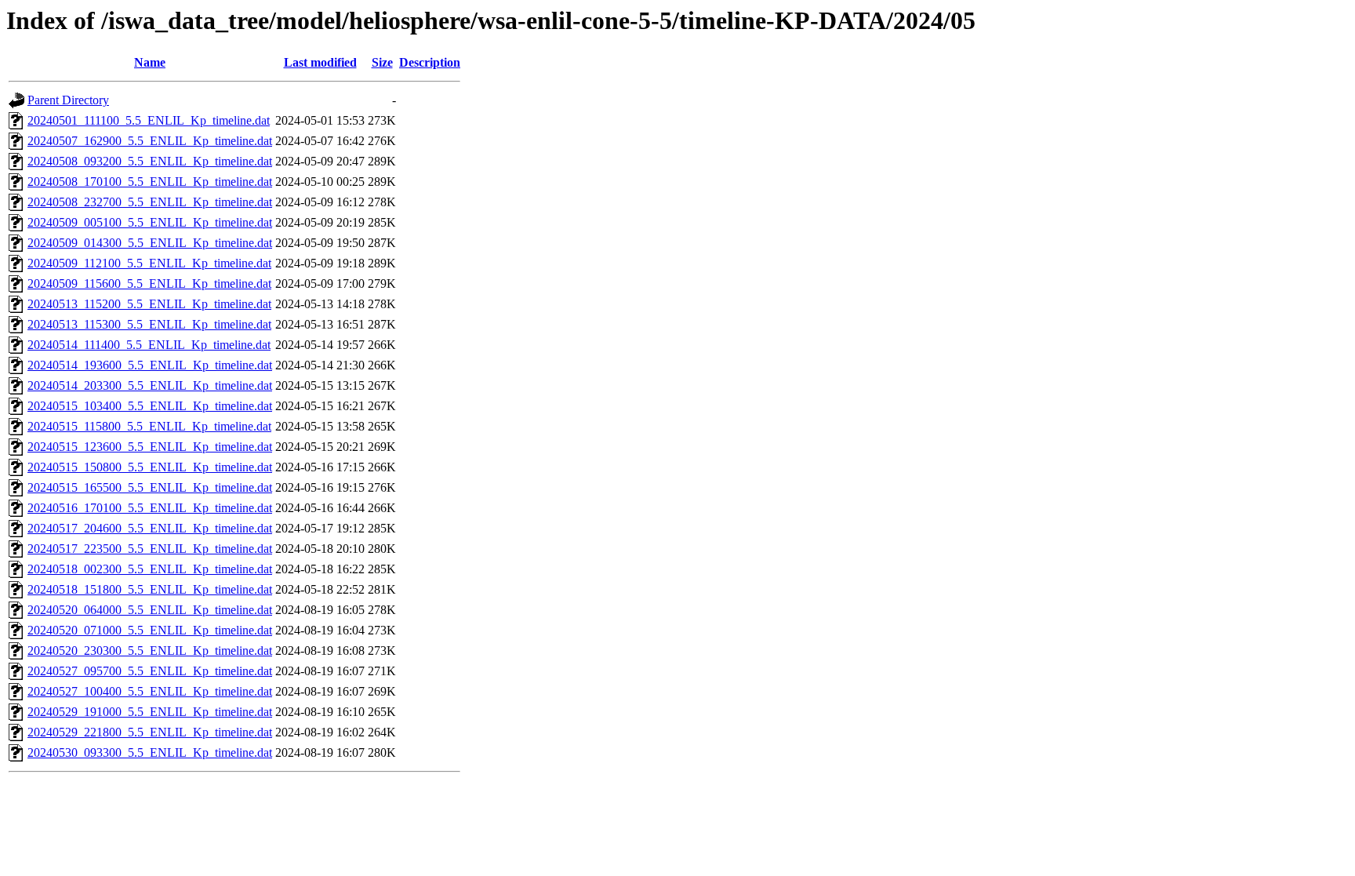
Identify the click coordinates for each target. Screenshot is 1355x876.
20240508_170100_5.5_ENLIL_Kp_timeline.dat (149, 181)
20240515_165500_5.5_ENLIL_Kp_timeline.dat (149, 487)
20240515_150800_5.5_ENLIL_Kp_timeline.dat (149, 467)
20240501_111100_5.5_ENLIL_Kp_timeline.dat (148, 120)
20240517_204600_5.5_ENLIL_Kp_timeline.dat (149, 528)
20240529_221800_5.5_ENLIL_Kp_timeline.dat (149, 732)
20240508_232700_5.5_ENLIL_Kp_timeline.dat (149, 202)
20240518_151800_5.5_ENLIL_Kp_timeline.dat (149, 589)
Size (382, 62)
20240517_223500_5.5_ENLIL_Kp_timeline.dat (149, 548)
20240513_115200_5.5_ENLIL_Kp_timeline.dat (149, 304)
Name (149, 62)
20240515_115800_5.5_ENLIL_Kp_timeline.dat (149, 426)
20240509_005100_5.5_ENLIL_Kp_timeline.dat (149, 222)
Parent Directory (68, 100)
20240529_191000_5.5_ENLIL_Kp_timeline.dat (149, 711)
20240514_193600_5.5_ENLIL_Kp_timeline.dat (149, 365)
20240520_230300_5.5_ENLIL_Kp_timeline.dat (149, 650)
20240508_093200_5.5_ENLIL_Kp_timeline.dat (149, 161)
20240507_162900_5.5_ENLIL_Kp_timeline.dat (149, 140)
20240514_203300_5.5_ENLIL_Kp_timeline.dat (149, 385)
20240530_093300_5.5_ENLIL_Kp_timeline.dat (149, 752)
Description (429, 62)
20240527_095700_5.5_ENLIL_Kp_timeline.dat (149, 671)
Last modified (320, 62)
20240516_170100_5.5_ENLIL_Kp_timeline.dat (149, 507)
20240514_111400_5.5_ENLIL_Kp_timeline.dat (149, 344)
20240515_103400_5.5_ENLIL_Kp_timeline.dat (149, 406)
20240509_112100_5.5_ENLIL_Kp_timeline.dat (149, 263)
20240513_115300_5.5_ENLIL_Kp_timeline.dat (149, 324)
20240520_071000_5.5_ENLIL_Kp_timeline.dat (149, 630)
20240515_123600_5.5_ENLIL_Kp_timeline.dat (149, 446)
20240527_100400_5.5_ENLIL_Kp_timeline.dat (149, 691)
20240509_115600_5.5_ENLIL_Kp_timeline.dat (149, 283)
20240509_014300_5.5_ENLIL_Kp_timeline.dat (149, 242)
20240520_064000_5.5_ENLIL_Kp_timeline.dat (149, 609)
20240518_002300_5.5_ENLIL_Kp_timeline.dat (149, 569)
